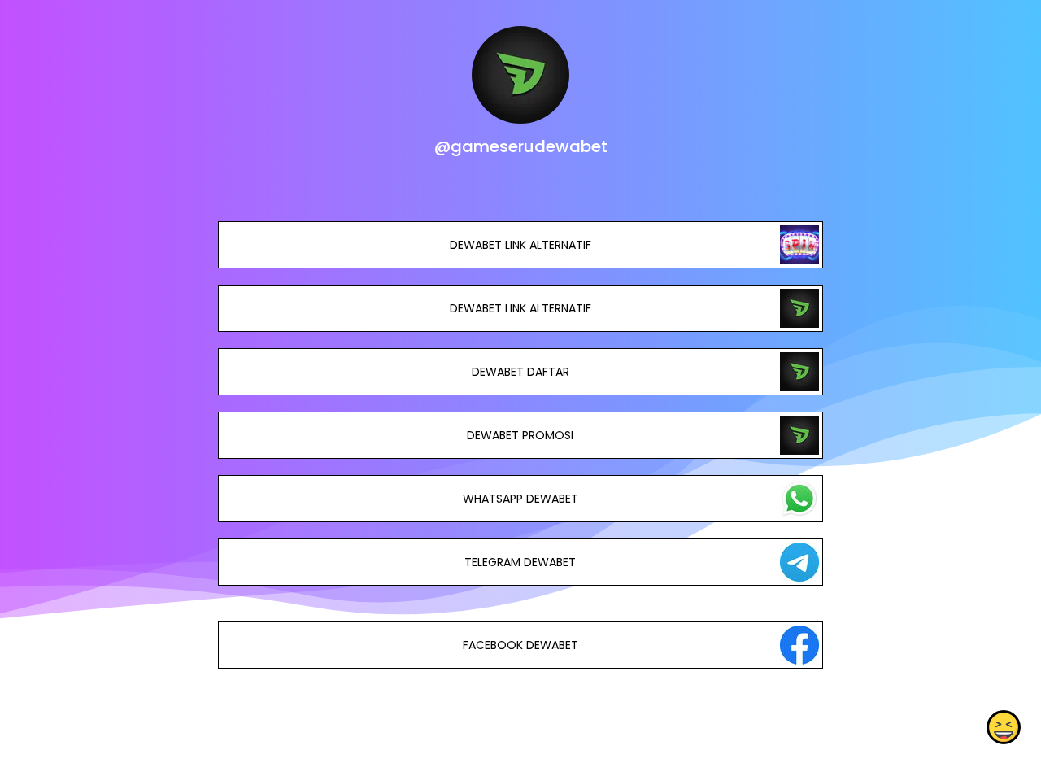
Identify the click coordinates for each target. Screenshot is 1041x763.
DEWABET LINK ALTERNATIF (520, 245)
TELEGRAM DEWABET (520, 562)
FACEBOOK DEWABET (520, 645)
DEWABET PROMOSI (520, 435)
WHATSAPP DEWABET (520, 498)
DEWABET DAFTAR (520, 372)
